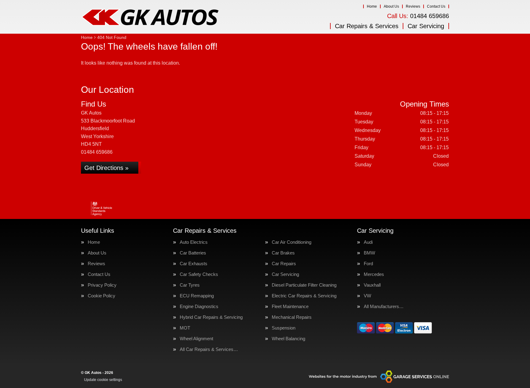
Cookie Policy (101, 295)
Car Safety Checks (199, 274)
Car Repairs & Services (366, 26)
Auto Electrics (194, 242)
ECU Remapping (197, 295)
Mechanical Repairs (292, 317)
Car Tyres (190, 285)
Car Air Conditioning (291, 242)
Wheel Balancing (288, 338)
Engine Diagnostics (199, 306)
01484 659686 (418, 16)
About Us (391, 6)
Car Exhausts (193, 263)
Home (372, 6)
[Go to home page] (150, 17)
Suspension (283, 328)
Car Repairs (284, 263)
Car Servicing (426, 26)
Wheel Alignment (196, 338)
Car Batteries (193, 253)
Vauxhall (372, 285)
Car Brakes (283, 253)
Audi (368, 242)
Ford (368, 263)
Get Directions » (106, 167)
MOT (185, 328)
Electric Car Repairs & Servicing (304, 295)
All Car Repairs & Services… (209, 349)
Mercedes (374, 274)
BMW (369, 253)
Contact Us (436, 6)
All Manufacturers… (384, 306)
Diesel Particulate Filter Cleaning (304, 285)
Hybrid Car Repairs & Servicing (211, 317)
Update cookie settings (103, 380)
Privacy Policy (102, 285)
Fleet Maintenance (290, 306)
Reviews (413, 6)
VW (367, 295)
